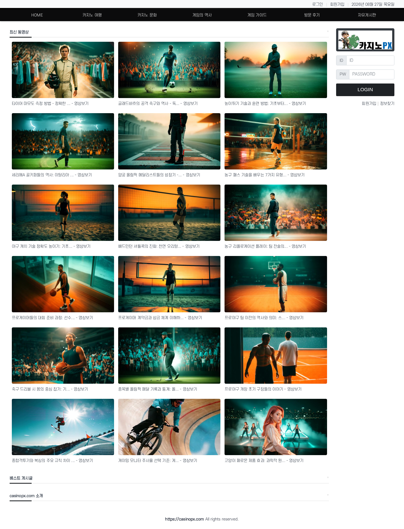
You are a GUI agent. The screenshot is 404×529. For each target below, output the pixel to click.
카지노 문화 (147, 15)
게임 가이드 (257, 15)
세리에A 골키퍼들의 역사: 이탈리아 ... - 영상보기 (52, 175)
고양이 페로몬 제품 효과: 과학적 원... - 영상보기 (264, 460)
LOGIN (365, 89)
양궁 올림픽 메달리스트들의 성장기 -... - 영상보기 (159, 175)
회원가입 (337, 4)
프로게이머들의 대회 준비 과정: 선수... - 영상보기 (52, 318)
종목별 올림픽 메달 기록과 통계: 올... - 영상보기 (157, 389)
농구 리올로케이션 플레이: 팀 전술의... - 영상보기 (265, 246)
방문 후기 (312, 15)
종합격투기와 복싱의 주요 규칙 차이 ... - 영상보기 (52, 460)
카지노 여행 (92, 15)
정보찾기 (387, 103)
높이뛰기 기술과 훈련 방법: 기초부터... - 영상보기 (265, 103)
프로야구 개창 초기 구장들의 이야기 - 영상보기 (263, 389)
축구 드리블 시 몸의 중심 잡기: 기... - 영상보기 (50, 389)
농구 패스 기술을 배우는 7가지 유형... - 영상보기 (265, 175)
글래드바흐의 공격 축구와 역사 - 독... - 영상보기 (158, 103)
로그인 (317, 4)
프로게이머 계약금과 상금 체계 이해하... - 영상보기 (160, 318)
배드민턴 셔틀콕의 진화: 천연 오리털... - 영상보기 (159, 246)
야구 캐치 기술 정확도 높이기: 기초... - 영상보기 (51, 246)
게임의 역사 (202, 15)
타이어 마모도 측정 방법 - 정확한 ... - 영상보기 (50, 103)
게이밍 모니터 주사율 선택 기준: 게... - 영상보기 (157, 460)
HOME (37, 15)
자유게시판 (367, 15)
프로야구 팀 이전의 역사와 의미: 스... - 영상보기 (264, 318)
